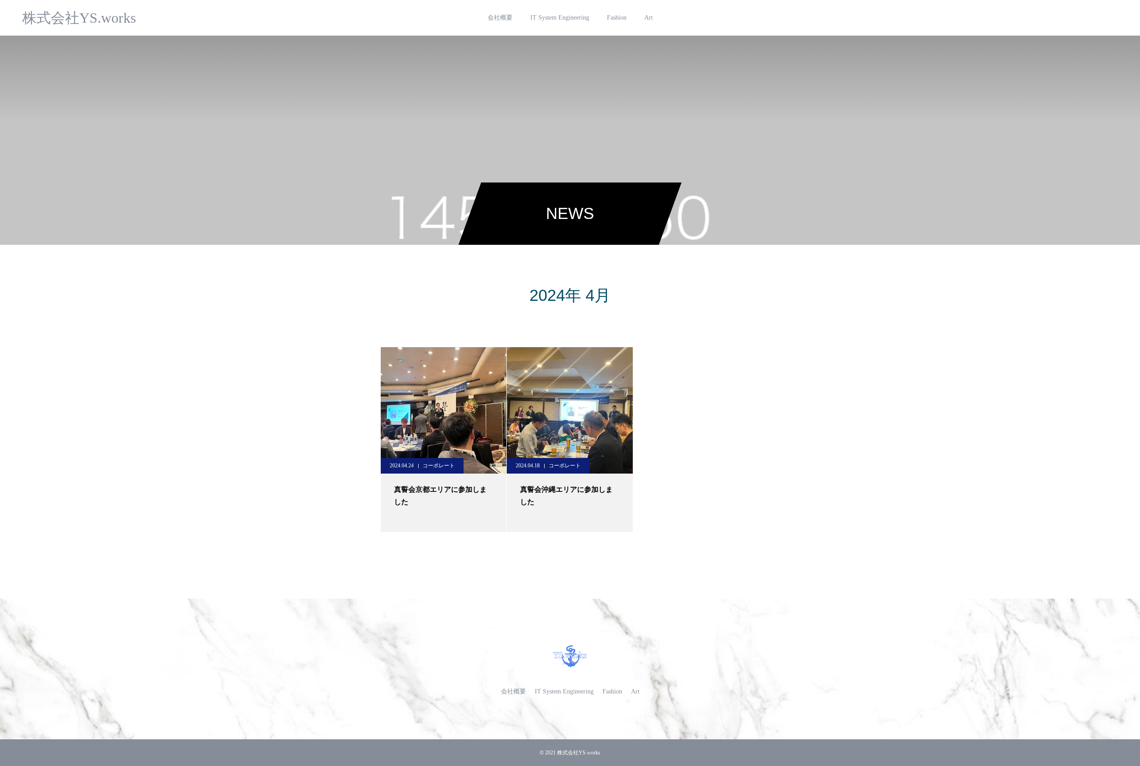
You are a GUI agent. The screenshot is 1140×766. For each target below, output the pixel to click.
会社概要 (500, 17)
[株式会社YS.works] (570, 656)
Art (648, 17)
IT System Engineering (559, 17)
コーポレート (439, 465)
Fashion (617, 17)
